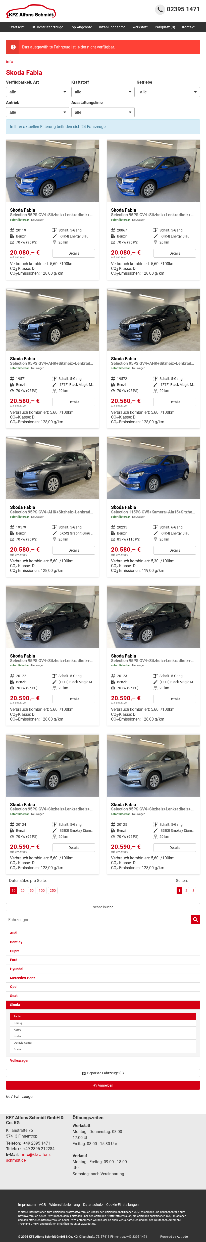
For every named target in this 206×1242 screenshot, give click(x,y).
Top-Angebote (81, 27)
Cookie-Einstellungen (122, 1205)
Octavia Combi (23, 1042)
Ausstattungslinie (87, 102)
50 (32, 891)
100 (42, 891)
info (9, 61)
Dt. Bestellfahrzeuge (47, 27)
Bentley (16, 942)
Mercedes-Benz (22, 978)
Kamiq (18, 1023)
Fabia (17, 1016)
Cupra (15, 951)
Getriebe (144, 82)
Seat (14, 996)
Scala (17, 1049)
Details (74, 253)
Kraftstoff (80, 82)
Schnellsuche (103, 907)
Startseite (17, 27)
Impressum (27, 1205)
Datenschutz (93, 1205)
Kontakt (188, 27)
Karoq (17, 1029)
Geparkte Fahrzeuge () (105, 1073)
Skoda (15, 1005)
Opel (14, 987)
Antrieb (12, 102)
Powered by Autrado (174, 1236)
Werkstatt (140, 27)
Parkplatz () (165, 27)
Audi (13, 933)
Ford (13, 960)
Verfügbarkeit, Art (22, 82)
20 (23, 891)
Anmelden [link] (105, 1085)
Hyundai (16, 969)
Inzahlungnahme (112, 27)
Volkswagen (19, 1060)
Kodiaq (18, 1036)
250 (53, 891)
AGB (42, 1205)
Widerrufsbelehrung (64, 1205)
